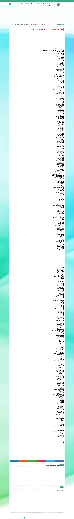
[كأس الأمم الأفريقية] (21, 517)
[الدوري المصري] (11, 517)
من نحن (58, 0)
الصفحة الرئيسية (62, 0)
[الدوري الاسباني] (10, 517)
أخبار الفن (18, 3)
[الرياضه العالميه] (13, 517)
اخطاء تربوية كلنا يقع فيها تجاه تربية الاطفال (21, 24)
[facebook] (9, 1)
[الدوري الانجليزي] (15, 517)
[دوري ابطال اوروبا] (19, 517)
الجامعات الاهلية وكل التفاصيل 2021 (34, 24)
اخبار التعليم (45, 3)
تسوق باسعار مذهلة (48, 5)
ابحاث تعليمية (23, 3)
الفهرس (48, 0)
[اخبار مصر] (23, 517)
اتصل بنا (56, 0)
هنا (63, 442)
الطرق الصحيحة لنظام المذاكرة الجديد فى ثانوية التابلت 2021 (50, 24)
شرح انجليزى (27, 3)
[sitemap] (24, 517)
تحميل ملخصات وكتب (33, 3)
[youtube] (11, 1)
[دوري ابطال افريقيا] (18, 517)
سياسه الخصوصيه (52, 0)
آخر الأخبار (49, 3)
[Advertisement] (37, 15)
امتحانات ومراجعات (40, 3)
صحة (16, 3)
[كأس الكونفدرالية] (16, 517)
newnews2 (56, 517)
